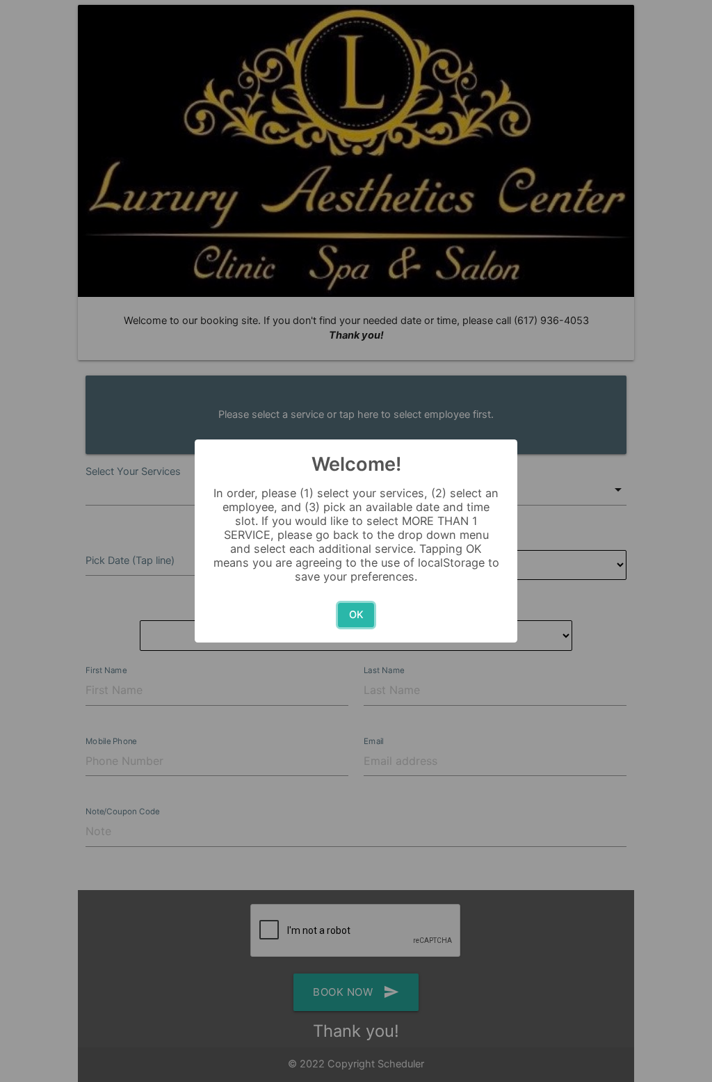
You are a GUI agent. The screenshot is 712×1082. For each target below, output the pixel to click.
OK (356, 614)
